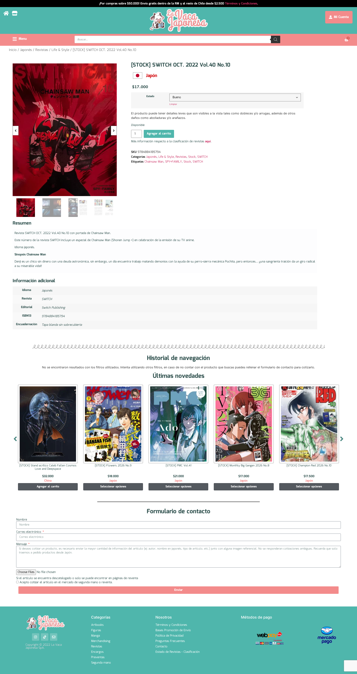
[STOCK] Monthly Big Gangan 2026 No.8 (178, 465)
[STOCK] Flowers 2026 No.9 (48, 465)
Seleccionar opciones (48, 486)
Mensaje (22, 544)
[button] (20, 39)
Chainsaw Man (153, 161)
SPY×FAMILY (173, 161)
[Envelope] (53, 637)
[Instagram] (35, 637)
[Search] (275, 39)
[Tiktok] (44, 637)
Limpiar (173, 104)
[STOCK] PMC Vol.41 (113, 465)
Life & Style (60, 50)
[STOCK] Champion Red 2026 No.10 (243, 465)
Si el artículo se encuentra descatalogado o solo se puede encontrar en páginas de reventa (77, 578)
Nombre (21, 519)
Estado (150, 96)
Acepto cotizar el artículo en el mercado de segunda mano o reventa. (66, 582)
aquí (208, 141)
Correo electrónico (29, 532)
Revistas (41, 50)
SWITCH (202, 157)
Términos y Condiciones (241, 3)
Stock (192, 157)
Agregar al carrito (159, 133)
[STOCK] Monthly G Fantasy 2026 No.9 (309, 465)
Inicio (13, 50)
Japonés (26, 50)
